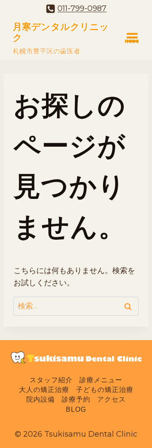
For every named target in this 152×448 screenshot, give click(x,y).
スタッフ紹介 (51, 380)
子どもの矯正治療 (104, 390)
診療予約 (76, 399)
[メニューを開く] (132, 37)
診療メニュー (100, 380)
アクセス (111, 399)
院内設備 (40, 399)
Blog (76, 409)
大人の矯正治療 (44, 390)
